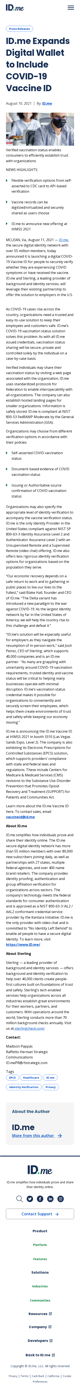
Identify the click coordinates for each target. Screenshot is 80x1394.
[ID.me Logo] (15, 7)
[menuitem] (40, 1244)
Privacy (51, 1087)
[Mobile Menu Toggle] (71, 8)
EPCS (12, 1078)
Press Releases (19, 29)
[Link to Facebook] (40, 1199)
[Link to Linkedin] (50, 1199)
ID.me (47, 103)
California (53, 1376)
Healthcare (31, 1078)
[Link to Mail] (19, 1199)
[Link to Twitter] (30, 1199)
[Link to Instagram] (60, 1199)
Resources (38, 1313)
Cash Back (38, 1376)
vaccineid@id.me (20, 817)
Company (38, 1326)
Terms (24, 1376)
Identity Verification (23, 1087)
